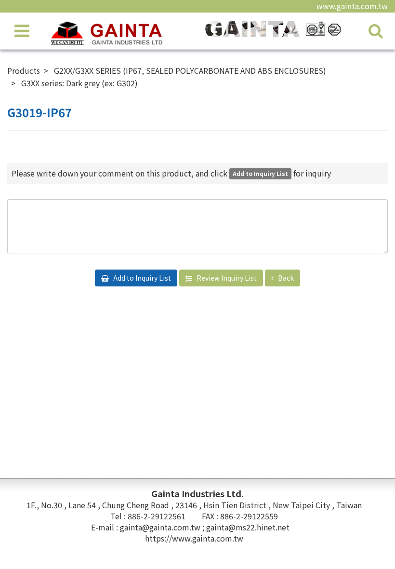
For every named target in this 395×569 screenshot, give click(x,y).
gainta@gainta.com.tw (161, 527)
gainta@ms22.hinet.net (248, 527)
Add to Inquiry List (141, 278)
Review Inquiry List (226, 278)
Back (285, 278)
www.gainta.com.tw (352, 6)
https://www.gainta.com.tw (194, 538)
